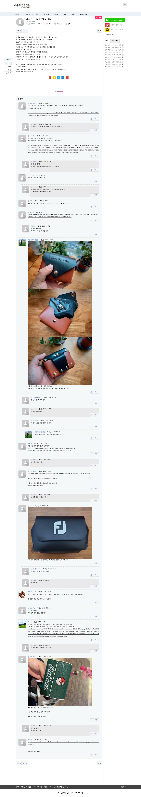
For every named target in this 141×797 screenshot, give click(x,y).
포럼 (65, 14)
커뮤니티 (46, 14)
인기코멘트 (115, 41)
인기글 (107, 41)
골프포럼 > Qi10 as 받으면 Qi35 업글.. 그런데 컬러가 (120, 50)
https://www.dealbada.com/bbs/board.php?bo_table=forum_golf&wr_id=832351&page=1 (51, 448)
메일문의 (46, 787)
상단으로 (123, 787)
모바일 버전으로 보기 (70, 793)
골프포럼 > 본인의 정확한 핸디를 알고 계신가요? (119, 54)
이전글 (19, 31)
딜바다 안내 (83, 14)
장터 (73, 14)
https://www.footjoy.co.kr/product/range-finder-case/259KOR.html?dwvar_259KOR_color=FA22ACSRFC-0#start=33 (59, 473)
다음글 (25, 31)
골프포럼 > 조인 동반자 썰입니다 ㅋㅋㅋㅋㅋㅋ (118, 47)
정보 (36, 14)
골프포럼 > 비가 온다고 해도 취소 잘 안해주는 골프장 (120, 59)
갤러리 (56, 14)
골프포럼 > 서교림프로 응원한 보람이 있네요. (118, 52)
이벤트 (28, 14)
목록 (99, 31)
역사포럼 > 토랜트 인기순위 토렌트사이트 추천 (118, 64)
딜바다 (17, 14)
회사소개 (16, 787)
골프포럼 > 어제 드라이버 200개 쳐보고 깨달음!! (119, 45)
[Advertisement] (79, 6)
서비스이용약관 (37, 787)
